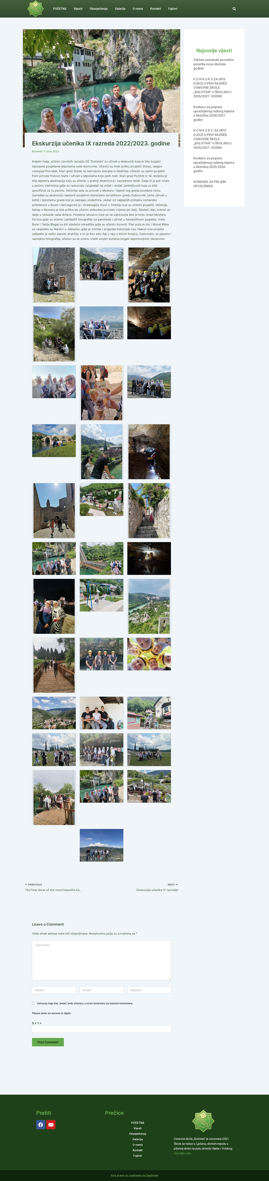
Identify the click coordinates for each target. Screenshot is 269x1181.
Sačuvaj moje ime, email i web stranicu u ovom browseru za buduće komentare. (85, 1003)
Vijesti (78, 8)
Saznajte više (182, 1153)
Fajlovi (172, 8)
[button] (234, 9)
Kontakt (155, 8)
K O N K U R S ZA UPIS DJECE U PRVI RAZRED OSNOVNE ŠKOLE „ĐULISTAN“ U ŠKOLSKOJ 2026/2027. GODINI (212, 87)
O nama (138, 8)
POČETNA (59, 8)
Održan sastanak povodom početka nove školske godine (213, 64)
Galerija (120, 8)
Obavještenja (99, 8)
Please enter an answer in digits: (51, 1013)
